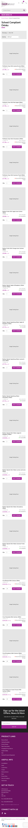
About (2, 765)
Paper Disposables (5, 746)
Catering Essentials (5, 742)
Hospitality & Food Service (7, 748)
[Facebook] (2, 813)
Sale (2, 753)
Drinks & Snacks (4, 18)
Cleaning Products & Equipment (8, 755)
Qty (4, 74)
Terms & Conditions (5, 778)
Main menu (5, 15)
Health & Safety (4, 750)
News (2, 774)
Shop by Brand (4, 740)
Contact (3, 769)
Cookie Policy (4, 767)
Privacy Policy (4, 776)
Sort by (4, 37)
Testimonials (4, 780)
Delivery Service (4, 772)
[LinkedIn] (5, 813)
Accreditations (4, 763)
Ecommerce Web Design (16, 819)
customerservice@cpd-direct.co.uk (11, 804)
